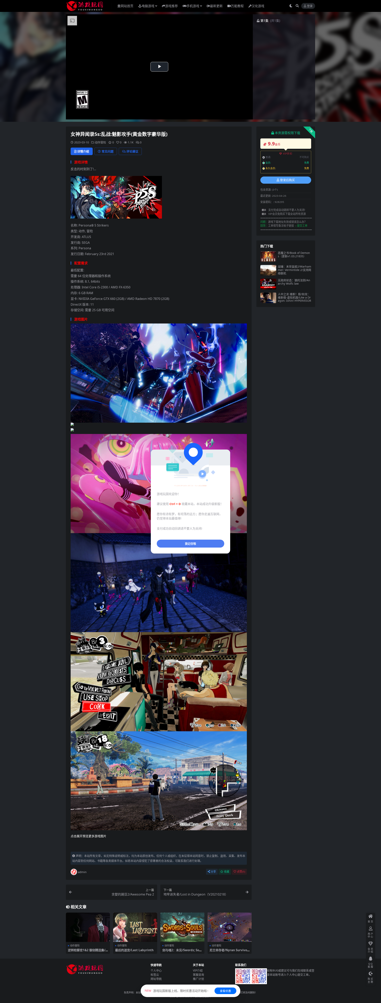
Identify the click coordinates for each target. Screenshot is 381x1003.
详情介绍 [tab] (83, 151)
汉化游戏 (258, 6)
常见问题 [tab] (108, 151)
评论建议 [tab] (132, 151)
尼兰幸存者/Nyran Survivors (229, 952)
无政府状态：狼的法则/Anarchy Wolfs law (294, 281)
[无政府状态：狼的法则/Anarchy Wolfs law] (268, 284)
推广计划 (198, 979)
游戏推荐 (171, 6)
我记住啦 (190, 543)
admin (82, 872)
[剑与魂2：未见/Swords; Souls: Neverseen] (182, 927)
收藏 (226, 871)
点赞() (241, 871)
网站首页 (127, 6)
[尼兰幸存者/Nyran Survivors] (230, 927)
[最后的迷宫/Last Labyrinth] (135, 927)
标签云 (155, 974)
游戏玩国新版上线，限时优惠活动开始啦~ (177, 991)
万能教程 (237, 6)
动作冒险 (100, 142)
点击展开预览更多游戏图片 (88, 836)
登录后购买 (287, 180)
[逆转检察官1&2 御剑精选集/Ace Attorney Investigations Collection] (88, 927)
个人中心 (156, 970)
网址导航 (156, 979)
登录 (310, 6)
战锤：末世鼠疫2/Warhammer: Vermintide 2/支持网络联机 (294, 270)
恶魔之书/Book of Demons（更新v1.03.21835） (294, 254)
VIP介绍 (198, 970)
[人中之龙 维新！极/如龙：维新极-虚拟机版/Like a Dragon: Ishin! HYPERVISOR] (268, 298)
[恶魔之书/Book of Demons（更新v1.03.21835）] (268, 256)
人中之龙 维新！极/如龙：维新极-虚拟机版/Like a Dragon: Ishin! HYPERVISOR (294, 297)
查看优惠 (225, 991)
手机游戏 (193, 6)
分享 (213, 871)
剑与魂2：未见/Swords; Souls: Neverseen (182, 952)
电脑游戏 (148, 6)
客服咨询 (198, 974)
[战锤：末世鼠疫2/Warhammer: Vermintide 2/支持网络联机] (268, 270)
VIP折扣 (287, 153)
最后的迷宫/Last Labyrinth (134, 950)
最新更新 (216, 6)
